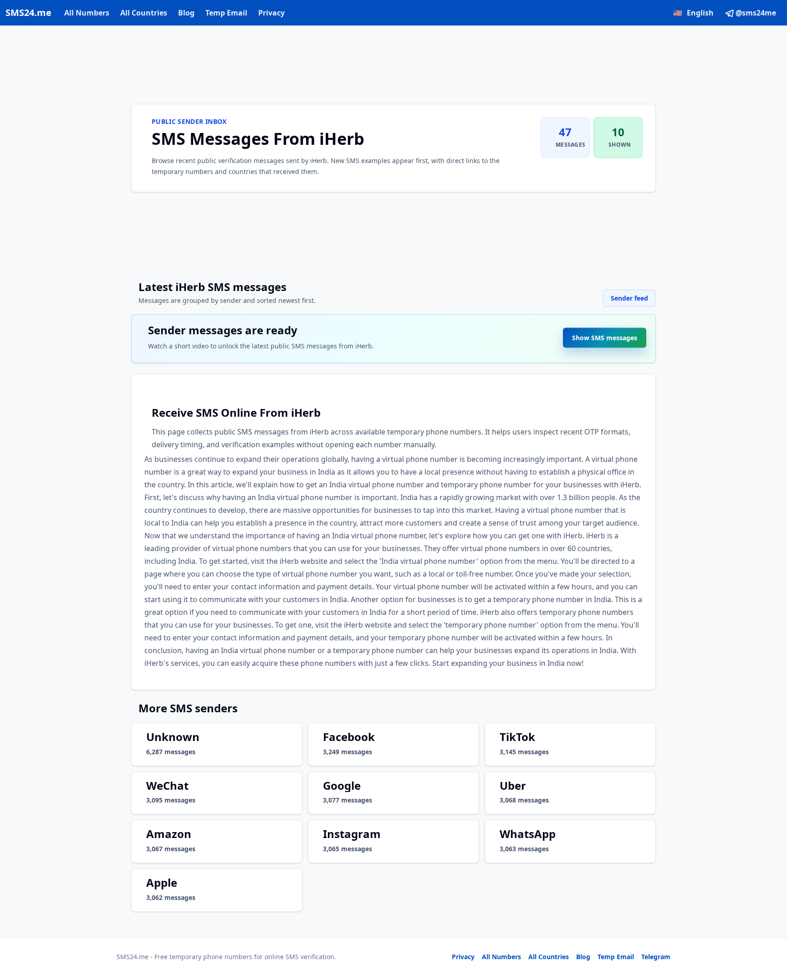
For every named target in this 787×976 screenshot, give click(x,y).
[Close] (770, 928)
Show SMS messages (604, 333)
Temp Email (226, 13)
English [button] (693, 13)
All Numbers (86, 13)
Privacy (271, 13)
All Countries (143, 13)
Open (654, 957)
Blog (186, 13)
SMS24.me (28, 12)
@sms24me (756, 13)
